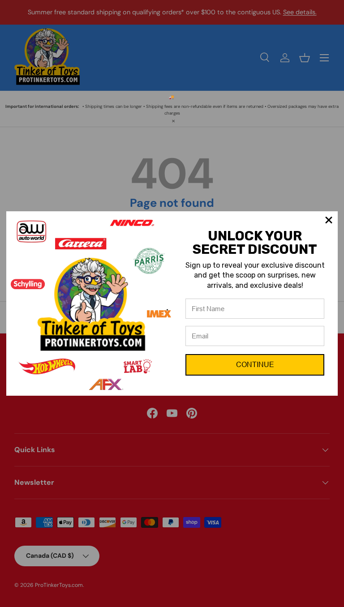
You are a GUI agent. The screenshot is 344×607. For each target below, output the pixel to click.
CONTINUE (255, 364)
